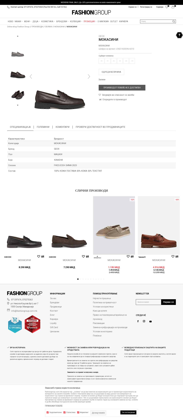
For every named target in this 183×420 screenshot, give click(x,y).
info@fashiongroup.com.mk (24, 311)
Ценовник (54, 331)
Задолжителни (55, 412)
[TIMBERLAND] (142, 257)
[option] (91, 2)
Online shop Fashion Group (18, 27)
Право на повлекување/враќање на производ (110, 317)
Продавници (56, 307)
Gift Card (54, 327)
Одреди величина (111, 72)
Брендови (54, 302)
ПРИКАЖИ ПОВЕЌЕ (54, 406)
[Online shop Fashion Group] (91, 12)
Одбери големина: (106, 56)
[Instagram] (144, 321)
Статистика (70, 412)
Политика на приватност (105, 302)
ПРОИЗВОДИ (37, 27)
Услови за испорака (102, 331)
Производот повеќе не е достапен (122, 88)
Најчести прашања (102, 298)
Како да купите (100, 311)
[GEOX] (7, 257)
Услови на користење (103, 307)
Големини (43, 127)
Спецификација (20, 127)
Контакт (54, 311)
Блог (52, 315)
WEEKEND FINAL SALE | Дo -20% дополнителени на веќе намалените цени (91, 2)
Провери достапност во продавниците (100, 127)
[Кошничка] (173, 8)
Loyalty (53, 323)
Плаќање (97, 335)
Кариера (54, 319)
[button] (158, 21)
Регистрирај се (146, 7)
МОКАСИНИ (59, 27)
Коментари (62, 127)
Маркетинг (84, 412)
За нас (53, 298)
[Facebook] (138, 321)
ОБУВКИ (48, 27)
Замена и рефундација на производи (110, 327)
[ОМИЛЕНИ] (166, 8)
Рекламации (99, 323)
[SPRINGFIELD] (97, 257)
